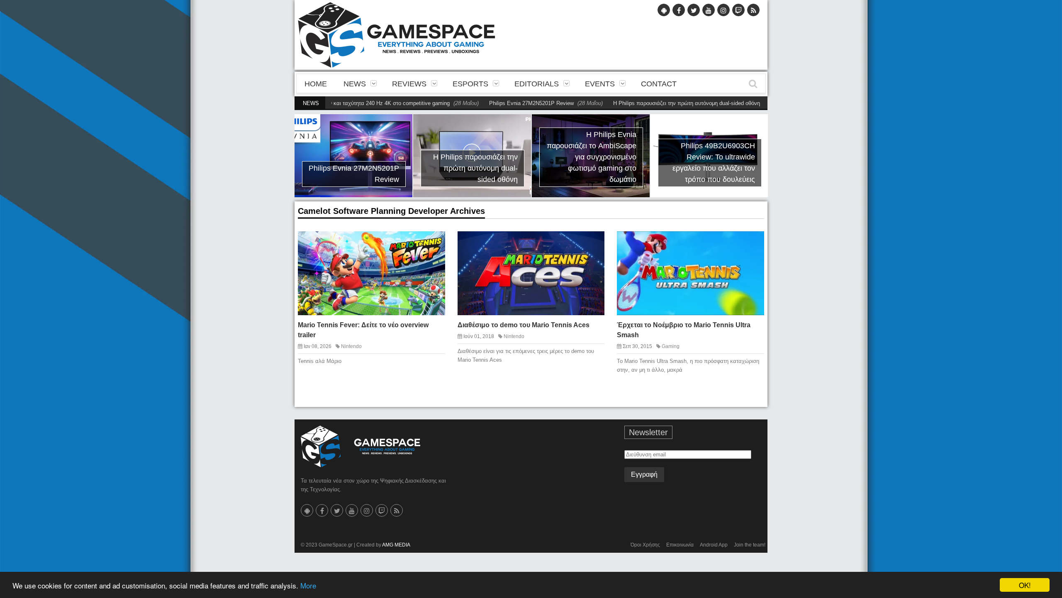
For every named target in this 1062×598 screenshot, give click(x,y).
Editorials (536, 84)
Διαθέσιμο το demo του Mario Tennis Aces (523, 324)
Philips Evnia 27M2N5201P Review (511, 103)
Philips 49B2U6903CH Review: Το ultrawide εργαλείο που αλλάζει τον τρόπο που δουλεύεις (713, 163)
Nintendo (351, 346)
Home (315, 84)
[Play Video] (736, 244)
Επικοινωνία (680, 545)
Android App (714, 545)
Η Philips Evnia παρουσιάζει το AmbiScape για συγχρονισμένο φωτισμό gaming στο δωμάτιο (591, 157)
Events (600, 84)
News (354, 84)
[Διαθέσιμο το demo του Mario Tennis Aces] (591, 244)
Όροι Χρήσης (645, 545)
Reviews (409, 84)
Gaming (671, 346)
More (308, 585)
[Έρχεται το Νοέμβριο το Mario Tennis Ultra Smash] (750, 244)
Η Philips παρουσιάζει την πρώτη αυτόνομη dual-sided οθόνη (666, 103)
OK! (1025, 585)
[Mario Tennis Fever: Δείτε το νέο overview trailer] (431, 244)
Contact (659, 84)
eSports (470, 84)
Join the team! (749, 545)
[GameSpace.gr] (360, 446)
